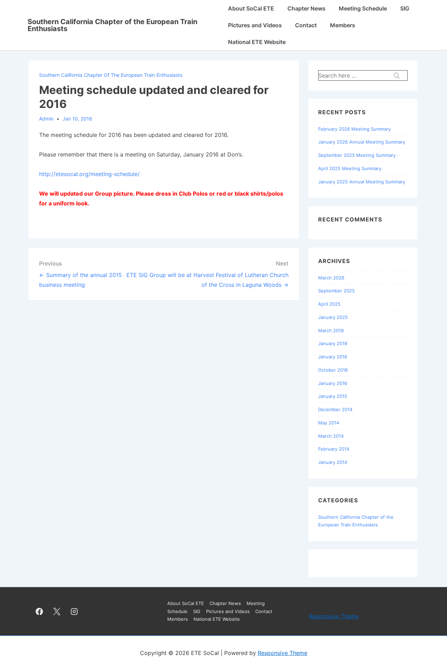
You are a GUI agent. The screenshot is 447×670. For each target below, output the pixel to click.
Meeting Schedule (363, 8)
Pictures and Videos (255, 25)
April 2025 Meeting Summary (349, 168)
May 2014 (328, 422)
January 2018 (332, 356)
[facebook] (39, 611)
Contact (306, 25)
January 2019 (332, 343)
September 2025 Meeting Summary (357, 155)
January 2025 (333, 317)
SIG (404, 8)
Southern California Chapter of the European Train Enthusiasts (112, 25)
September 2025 (336, 290)
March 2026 (331, 278)
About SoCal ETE (251, 8)
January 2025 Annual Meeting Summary (361, 181)
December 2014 (335, 409)
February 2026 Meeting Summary (354, 129)
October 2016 (333, 370)
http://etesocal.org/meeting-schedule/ (89, 173)
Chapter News (306, 8)
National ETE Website (257, 41)
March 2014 (331, 436)
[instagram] (74, 611)
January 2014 (332, 462)
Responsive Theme (334, 616)
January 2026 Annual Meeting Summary (361, 142)
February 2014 (333, 449)
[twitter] (57, 611)
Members (342, 25)
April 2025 (329, 304)
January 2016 (332, 383)
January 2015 (332, 396)
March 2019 (331, 330)
